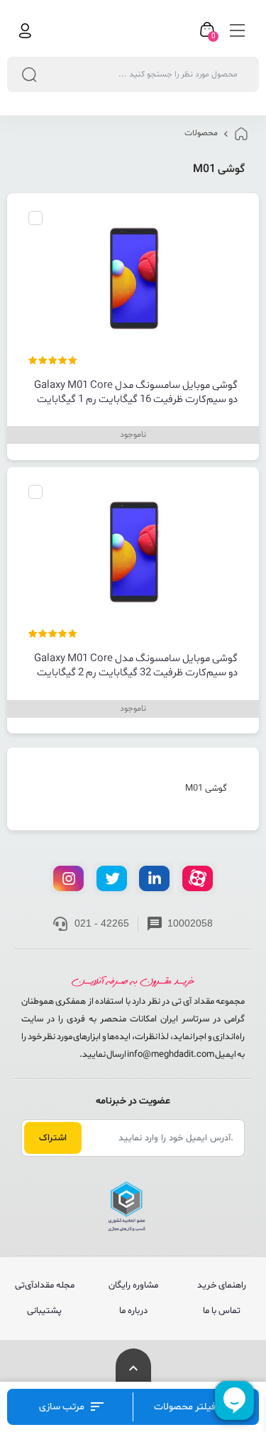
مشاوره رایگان (133, 1285)
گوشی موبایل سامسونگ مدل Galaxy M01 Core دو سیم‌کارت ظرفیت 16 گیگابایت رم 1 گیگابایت (136, 393)
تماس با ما (221, 1311)
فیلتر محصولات (186, 1407)
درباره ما (133, 1311)
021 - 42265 (101, 923)
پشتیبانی (44, 1311)
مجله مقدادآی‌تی (44, 1285)
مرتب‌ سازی (63, 1407)
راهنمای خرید (221, 1285)
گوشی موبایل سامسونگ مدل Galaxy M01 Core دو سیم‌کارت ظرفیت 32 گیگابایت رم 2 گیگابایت (136, 666)
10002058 (190, 923)
